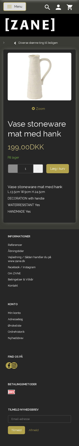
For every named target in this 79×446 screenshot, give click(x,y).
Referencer (15, 245)
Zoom (40, 108)
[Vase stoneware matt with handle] (39, 76)
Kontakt (13, 285)
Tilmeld (16, 430)
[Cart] (69, 7)
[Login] (58, 7)
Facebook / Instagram (22, 267)
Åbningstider (16, 251)
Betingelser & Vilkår (20, 279)
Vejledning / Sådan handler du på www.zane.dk (29, 259)
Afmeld (34, 430)
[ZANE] (29, 25)
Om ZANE (14, 273)
